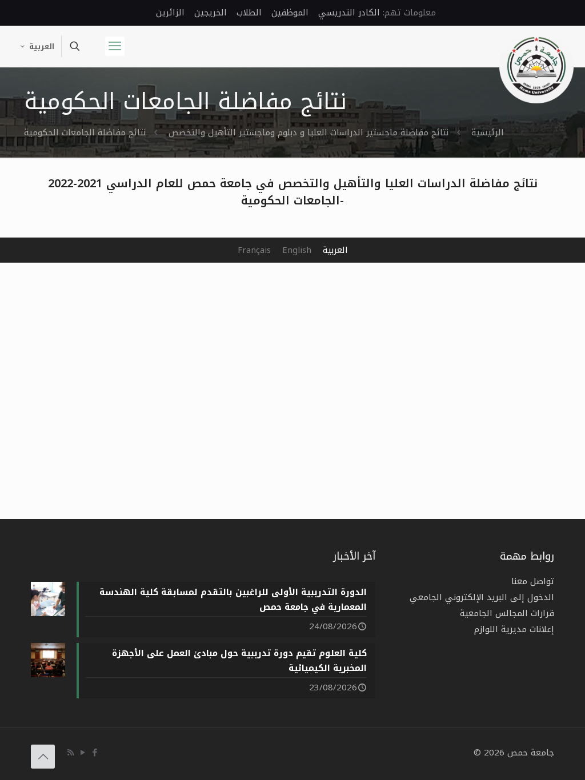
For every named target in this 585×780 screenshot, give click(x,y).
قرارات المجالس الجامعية (507, 613)
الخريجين (210, 13)
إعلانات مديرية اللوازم (514, 629)
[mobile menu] (115, 46)
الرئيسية (487, 132)
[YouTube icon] (82, 753)
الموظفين (289, 13)
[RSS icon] (70, 753)
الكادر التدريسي (349, 13)
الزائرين (170, 13)
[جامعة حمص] (536, 66)
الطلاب (249, 13)
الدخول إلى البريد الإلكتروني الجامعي (482, 597)
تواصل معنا (532, 581)
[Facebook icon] (94, 753)
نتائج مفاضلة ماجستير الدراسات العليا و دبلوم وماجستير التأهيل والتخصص (308, 132)
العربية (41, 46)
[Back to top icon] (43, 757)
